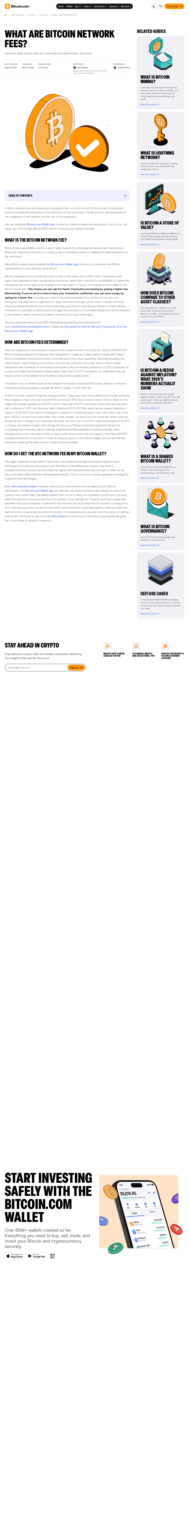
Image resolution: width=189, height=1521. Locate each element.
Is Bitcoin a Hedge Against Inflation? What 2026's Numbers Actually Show (159, 379)
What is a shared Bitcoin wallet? (157, 459)
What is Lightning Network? (157, 155)
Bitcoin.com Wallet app (64, 264)
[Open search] (160, 6)
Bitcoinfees (59, 516)
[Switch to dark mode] (154, 6)
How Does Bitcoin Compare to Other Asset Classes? (158, 297)
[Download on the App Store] (15, 1256)
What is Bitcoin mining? (155, 79)
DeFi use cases (154, 593)
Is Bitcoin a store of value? (160, 225)
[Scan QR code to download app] (52, 1256)
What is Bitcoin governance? (155, 529)
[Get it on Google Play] (37, 1256)
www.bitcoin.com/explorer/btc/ (31, 326)
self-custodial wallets (24, 486)
